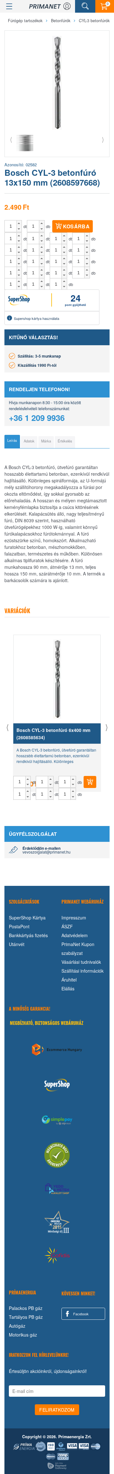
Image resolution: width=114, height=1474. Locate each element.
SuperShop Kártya (27, 917)
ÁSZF (67, 926)
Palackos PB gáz (25, 1308)
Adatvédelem (74, 935)
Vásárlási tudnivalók (81, 962)
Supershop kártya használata (36, 318)
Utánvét (16, 944)
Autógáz (17, 1326)
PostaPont (19, 926)
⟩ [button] (103, 139)
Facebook (80, 1313)
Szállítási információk (82, 971)
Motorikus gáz (23, 1334)
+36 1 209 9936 (37, 417)
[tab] (12, 441)
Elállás (67, 988)
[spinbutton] (11, 226)
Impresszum (73, 917)
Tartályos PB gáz (26, 1317)
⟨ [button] (11, 139)
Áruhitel (69, 979)
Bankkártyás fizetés (28, 935)
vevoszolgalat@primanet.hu (46, 852)
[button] (19, 223)
